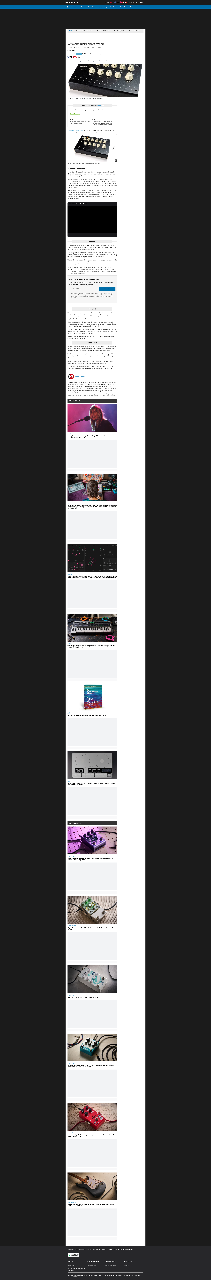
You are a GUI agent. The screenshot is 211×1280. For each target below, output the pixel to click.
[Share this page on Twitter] (71, 57)
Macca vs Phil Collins (103, 31)
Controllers (91, 7)
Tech (69, 39)
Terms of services (90, 293)
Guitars (83, 7)
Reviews (79, 54)
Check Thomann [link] (75, 114)
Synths (74, 39)
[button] (142, 2)
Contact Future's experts (93, 1261)
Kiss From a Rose (134, 31)
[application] (92, 220)
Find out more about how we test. (106, 132)
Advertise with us (91, 1265)
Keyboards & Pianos (111, 7)
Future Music (87, 54)
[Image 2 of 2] (113, 148)
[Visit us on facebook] (115, 2)
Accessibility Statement (112, 1265)
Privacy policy (128, 1261)
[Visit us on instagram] (121, 2)
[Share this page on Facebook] (68, 57)
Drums (100, 7)
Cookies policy (72, 1265)
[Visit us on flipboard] (126, 2)
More (132, 7)
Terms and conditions (112, 1261)
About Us (70, 1261)
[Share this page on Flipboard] (76, 57)
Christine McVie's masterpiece (84, 31)
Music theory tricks (119, 31)
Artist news (74, 7)
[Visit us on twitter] (118, 2)
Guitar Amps (124, 7)
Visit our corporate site (126, 1249)
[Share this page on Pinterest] (74, 57)
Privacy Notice (76, 295)
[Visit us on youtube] (123, 2)
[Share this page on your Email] (79, 57)
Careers (126, 1265)
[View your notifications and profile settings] (137, 2)
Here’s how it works (113, 61)
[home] (68, 7)
